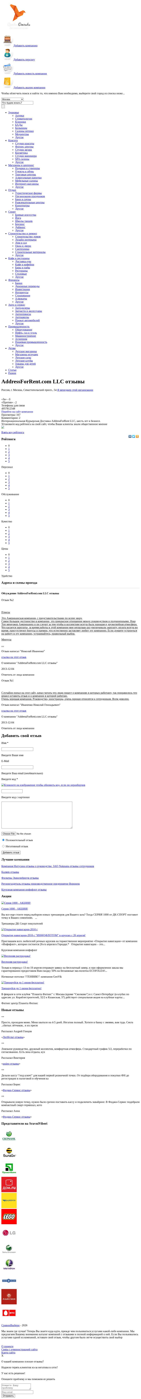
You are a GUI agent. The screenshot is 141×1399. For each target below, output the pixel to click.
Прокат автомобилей (27, 320)
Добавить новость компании (30, 73)
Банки (18, 283)
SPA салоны (22, 159)
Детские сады (23, 357)
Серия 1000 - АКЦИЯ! (14, 908)
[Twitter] (133, 436)
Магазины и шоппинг (21, 165)
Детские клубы (24, 360)
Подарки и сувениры (27, 168)
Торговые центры (25, 174)
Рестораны (21, 270)
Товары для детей (25, 363)
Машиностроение (25, 335)
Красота (13, 140)
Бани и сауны (23, 199)
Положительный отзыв (19, 840)
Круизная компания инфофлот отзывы (24, 889)
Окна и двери (23, 245)
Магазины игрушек (26, 354)
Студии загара (23, 149)
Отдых (12, 190)
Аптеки (19, 115)
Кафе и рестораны (19, 258)
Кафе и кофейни (24, 264)
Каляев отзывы (10, 872)
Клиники (20, 121)
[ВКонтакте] (130, 436)
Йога (18, 217)
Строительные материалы (30, 252)
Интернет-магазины (27, 183)
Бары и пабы (22, 267)
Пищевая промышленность (31, 342)
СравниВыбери (10, 1325)
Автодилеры (22, 307)
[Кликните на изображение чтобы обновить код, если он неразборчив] (43, 785)
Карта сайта (8, 1352)
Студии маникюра (26, 155)
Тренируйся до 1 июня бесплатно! (21, 988)
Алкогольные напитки (28, 177)
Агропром (21, 338)
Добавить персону (24, 59)
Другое (19, 137)
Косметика (21, 152)
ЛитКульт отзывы (13, 1037)
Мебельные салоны (26, 180)
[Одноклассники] (137, 436)
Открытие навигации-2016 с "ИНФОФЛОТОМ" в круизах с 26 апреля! (43, 935)
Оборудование (23, 329)
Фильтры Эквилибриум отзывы (20, 877)
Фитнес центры (24, 146)
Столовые (21, 273)
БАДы (19, 124)
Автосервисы (23, 314)
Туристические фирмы (28, 193)
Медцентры (22, 134)
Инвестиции (22, 289)
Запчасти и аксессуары (28, 311)
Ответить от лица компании (17, 674)
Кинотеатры (22, 205)
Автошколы (22, 317)
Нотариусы (21, 292)
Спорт (12, 211)
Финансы (13, 280)
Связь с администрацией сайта (19, 1349)
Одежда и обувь (24, 171)
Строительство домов (28, 236)
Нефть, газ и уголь (26, 332)
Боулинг (20, 224)
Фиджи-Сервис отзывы (16, 1090)
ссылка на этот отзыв (13, 657)
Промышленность (18, 326)
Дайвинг (20, 227)
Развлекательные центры (30, 202)
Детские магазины (26, 351)
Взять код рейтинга (12, 432)
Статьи (12, 369)
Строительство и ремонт (22, 233)
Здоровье (13, 112)
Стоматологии (23, 118)
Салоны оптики (24, 131)
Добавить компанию (25, 45)
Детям (11, 348)
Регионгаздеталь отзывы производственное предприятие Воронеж (40, 883)
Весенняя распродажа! (14, 961)
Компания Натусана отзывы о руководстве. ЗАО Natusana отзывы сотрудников (47, 866)
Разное (12, 373)
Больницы (21, 128)
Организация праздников (30, 196)
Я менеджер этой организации (75, 389)
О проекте (7, 1346)
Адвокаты (21, 298)
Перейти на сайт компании (17, 411)
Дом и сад (21, 242)
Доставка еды (23, 261)
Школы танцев (23, 221)
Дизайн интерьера (25, 239)
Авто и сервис (16, 304)
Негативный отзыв (16, 846)
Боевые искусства (25, 214)
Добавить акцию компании (29, 87)
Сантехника (22, 249)
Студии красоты (24, 143)
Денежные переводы (27, 286)
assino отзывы (11, 1063)
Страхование (22, 295)
